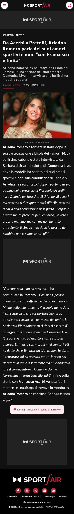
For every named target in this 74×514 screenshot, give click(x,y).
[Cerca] (69, 5)
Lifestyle (19, 35)
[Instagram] (27, 490)
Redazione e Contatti (31, 496)
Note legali (50, 496)
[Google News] (44, 490)
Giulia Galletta (12, 84)
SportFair (8, 35)
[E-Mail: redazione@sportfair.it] (53, 490)
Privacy (62, 496)
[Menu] (4, 5)
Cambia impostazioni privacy (37, 502)
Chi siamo (12, 496)
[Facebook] (18, 490)
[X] (35, 490)
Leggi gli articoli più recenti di (39, 409)
